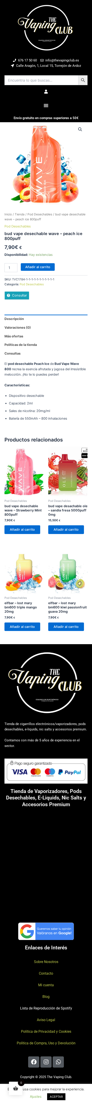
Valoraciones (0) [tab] (17, 328)
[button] (46, 105)
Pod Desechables (39, 214)
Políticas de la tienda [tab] (20, 345)
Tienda (20, 214)
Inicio (8, 214)
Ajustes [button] (36, 1096)
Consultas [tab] (12, 353)
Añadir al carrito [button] (22, 530)
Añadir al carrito (37, 267)
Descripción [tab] (14, 319)
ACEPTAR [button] (56, 1096)
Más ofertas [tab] (13, 336)
